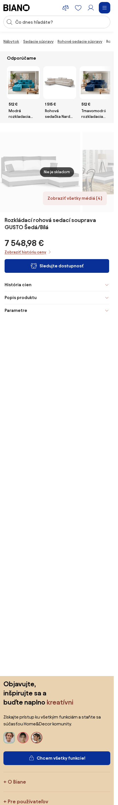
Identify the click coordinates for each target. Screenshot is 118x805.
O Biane (17, 781)
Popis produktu (21, 297)
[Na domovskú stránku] (16, 7)
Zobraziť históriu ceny (25, 252)
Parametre (16, 310)
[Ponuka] (104, 7)
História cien (18, 284)
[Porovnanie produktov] (65, 7)
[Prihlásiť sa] (91, 7)
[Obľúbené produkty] (78, 7)
